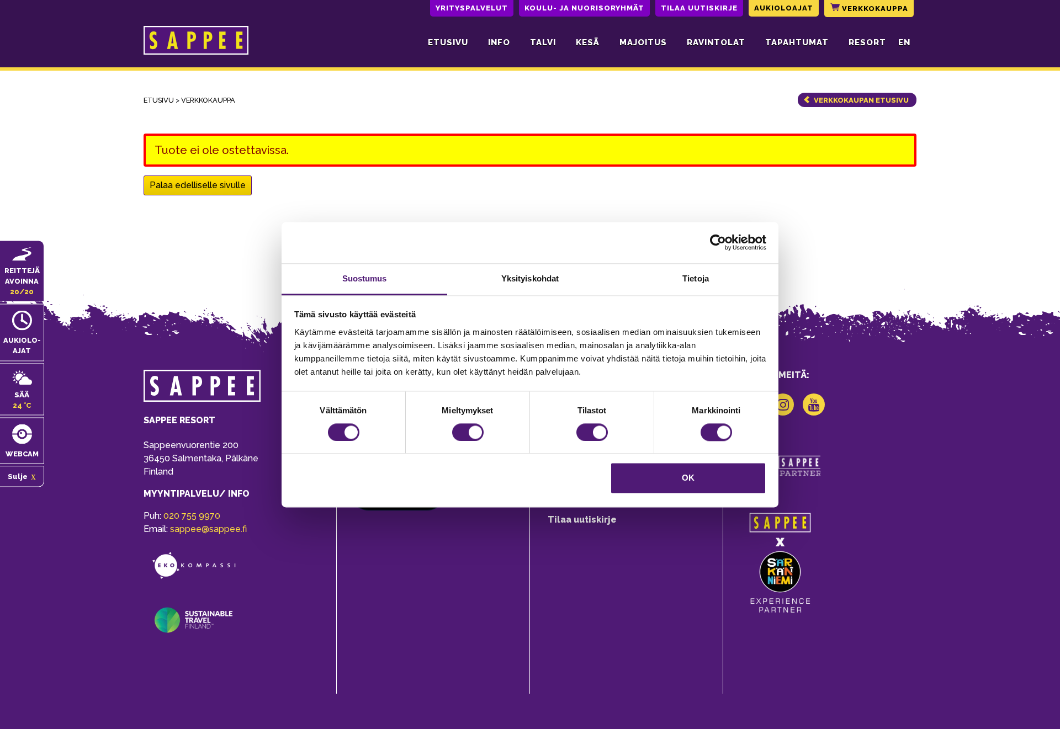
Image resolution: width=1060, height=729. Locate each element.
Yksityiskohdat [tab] (530, 278)
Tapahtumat (797, 42)
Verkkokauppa (874, 8)
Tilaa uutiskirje (699, 8)
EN (904, 42)
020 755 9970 (191, 515)
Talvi (543, 42)
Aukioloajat (783, 8)
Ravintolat (716, 42)
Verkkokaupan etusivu (861, 100)
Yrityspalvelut (472, 8)
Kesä (588, 42)
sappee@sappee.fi (208, 529)
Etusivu (448, 42)
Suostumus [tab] (364, 278)
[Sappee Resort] (196, 42)
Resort (867, 42)
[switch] (468, 432)
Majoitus (643, 42)
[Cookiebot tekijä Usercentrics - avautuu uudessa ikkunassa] (718, 242)
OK (688, 478)
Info (499, 42)
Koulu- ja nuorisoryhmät (584, 8)
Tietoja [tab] (695, 278)
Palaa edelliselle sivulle (198, 185)
